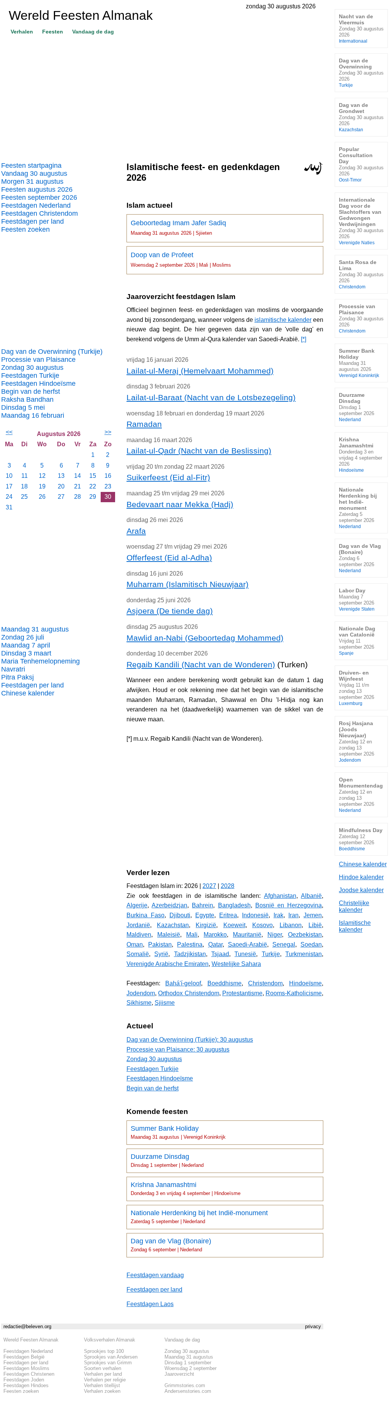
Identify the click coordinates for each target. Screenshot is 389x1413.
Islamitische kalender (355, 926)
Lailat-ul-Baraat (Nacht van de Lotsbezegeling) (211, 397)
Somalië (138, 954)
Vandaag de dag (93, 32)
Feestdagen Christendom (39, 213)
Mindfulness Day (361, 839)
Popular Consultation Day (361, 164)
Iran (293, 915)
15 (92, 476)
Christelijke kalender (354, 906)
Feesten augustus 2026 (37, 189)
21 (77, 486)
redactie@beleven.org (27, 1326)
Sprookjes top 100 (104, 1351)
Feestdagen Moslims (26, 1368)
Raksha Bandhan (27, 399)
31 (9, 507)
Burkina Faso (145, 915)
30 (107, 496)
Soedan (311, 944)
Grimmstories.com (184, 1385)
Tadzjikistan (190, 954)
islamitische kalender (283, 320)
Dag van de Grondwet (361, 117)
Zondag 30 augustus (32, 367)
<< (9, 432)
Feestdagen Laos (150, 1304)
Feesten (52, 32)
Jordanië (138, 925)
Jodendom (141, 993)
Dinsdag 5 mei (23, 407)
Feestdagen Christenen (28, 1374)
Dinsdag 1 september (187, 1362)
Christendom (265, 983)
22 (92, 486)
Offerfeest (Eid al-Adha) (169, 557)
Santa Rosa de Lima (361, 274)
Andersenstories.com (187, 1391)
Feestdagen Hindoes (26, 1385)
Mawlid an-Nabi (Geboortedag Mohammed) (205, 637)
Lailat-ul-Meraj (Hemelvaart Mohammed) (200, 370)
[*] (303, 339)
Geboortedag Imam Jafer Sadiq (178, 227)
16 (107, 476)
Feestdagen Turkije (30, 375)
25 (24, 496)
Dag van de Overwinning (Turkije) (52, 351)
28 (77, 496)
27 (61, 496)
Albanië (311, 896)
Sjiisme (165, 1002)
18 (24, 486)
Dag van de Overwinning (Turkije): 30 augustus (190, 1039)
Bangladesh (234, 905)
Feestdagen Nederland (36, 205)
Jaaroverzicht (179, 1374)
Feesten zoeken (25, 229)
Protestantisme (242, 993)
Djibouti (179, 915)
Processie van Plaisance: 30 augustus (178, 1049)
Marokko (215, 934)
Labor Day (357, 599)
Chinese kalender (27, 693)
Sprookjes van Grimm (108, 1362)
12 (42, 476)
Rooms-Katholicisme (294, 993)
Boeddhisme (224, 983)
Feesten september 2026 (39, 197)
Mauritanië (247, 934)
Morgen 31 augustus (32, 181)
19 (42, 486)
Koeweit (234, 925)
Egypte (204, 915)
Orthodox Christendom (188, 993)
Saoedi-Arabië (247, 944)
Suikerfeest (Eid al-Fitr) (168, 477)
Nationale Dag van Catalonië (357, 640)
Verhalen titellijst (102, 1385)
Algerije (137, 905)
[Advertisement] (162, 95)
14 (77, 476)
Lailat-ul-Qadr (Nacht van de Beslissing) (199, 450)
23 (107, 486)
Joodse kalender (361, 890)
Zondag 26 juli (22, 637)
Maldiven (139, 934)
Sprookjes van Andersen (111, 1357)
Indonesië (255, 915)
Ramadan (144, 424)
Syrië (161, 954)
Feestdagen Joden (23, 1380)
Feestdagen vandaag (155, 1275)
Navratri (13, 669)
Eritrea (228, 915)
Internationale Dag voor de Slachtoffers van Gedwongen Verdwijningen (361, 221)
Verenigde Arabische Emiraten (168, 964)
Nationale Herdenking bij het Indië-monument (199, 1216)
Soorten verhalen (102, 1368)
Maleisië (168, 934)
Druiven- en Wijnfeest (356, 688)
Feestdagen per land (32, 221)
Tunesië (245, 954)
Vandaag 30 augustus (34, 173)
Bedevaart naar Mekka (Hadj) (180, 504)
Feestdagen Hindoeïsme (38, 383)
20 (61, 486)
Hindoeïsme (305, 983)
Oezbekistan (305, 934)
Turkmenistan (303, 954)
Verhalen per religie (105, 1380)
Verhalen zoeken (102, 1391)
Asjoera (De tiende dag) (170, 610)
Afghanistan (280, 896)
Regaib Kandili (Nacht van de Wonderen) (201, 664)
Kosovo (262, 925)
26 (42, 496)
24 (9, 496)
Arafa (136, 531)
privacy (313, 1326)
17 (9, 486)
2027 (209, 886)
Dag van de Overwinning (361, 72)
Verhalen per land (103, 1374)
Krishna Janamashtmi (185, 1188)
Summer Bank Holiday (178, 1132)
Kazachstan (173, 925)
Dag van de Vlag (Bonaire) (171, 1244)
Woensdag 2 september (190, 1368)
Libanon (291, 925)
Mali (192, 934)
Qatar (215, 944)
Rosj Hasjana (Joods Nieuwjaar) (356, 741)
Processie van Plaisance (38, 359)
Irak (278, 915)
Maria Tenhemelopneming (40, 661)
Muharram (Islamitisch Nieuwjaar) (187, 584)
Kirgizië (206, 925)
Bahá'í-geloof (183, 983)
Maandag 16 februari (32, 415)
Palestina (189, 944)
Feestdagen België (23, 1357)
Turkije (271, 954)
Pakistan (160, 944)
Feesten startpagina (31, 165)
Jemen (313, 915)
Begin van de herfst (30, 391)
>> (107, 432)
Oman (135, 944)
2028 (227, 886)
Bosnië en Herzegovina (288, 905)
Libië (315, 925)
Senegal (283, 944)
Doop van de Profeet (181, 259)
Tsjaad (220, 954)
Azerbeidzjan (169, 905)
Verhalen (22, 32)
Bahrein (202, 905)
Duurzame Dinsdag (167, 1160)
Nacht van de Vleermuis (361, 28)
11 (24, 476)
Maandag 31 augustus (35, 629)
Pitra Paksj (17, 677)
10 (9, 476)
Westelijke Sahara (236, 964)
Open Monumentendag (361, 795)
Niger (274, 934)
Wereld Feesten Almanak (31, 1340)
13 (61, 476)
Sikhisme (139, 1002)
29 (92, 496)
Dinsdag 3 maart (26, 653)
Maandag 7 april (25, 645)
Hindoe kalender (361, 877)
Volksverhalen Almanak (109, 1340)
